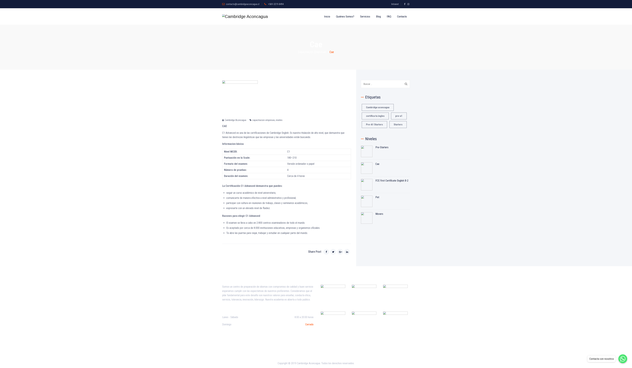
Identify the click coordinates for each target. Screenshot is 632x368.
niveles (279, 120)
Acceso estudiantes (345, 350)
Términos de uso (310, 350)
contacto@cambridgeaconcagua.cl (242, 4)
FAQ (389, 16)
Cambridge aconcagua (377, 107)
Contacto (402, 16)
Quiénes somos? (345, 16)
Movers (379, 213)
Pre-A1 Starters (374, 124)
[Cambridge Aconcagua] (245, 16)
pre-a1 (398, 115)
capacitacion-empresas (263, 120)
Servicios (365, 16)
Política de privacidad (288, 350)
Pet (377, 197)
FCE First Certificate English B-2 (391, 180)
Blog (378, 16)
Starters (398, 124)
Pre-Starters (381, 147)
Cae (377, 164)
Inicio (327, 16)
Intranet (395, 4)
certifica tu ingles (375, 115)
